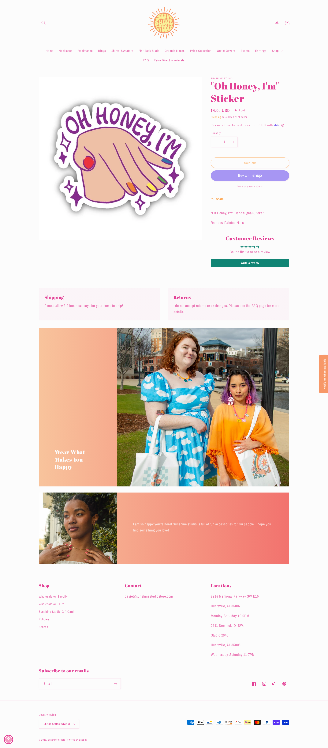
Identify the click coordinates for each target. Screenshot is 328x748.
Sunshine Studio (56, 739)
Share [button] (220, 199)
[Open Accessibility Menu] (8, 739)
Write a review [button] (250, 263)
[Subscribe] (115, 683)
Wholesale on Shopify (53, 596)
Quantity (216, 133)
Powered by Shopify (76, 739)
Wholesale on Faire (51, 604)
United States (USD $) (56, 724)
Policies (44, 619)
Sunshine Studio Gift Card (56, 612)
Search (43, 627)
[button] (44, 23)
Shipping (216, 117)
